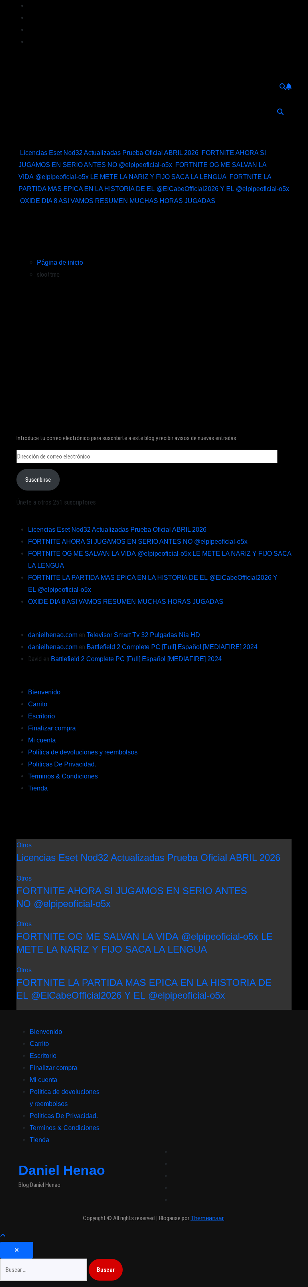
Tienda (38, 788)
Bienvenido (44, 692)
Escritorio (41, 716)
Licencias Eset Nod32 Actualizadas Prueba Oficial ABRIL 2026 (117, 529)
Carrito (37, 704)
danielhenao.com (52, 634)
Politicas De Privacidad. (62, 764)
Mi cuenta (42, 740)
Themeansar (207, 1218)
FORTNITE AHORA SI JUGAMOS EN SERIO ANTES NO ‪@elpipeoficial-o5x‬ (137, 541)
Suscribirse (38, 479)
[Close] (16, 1250)
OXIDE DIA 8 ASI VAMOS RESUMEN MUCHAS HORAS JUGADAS (125, 601)
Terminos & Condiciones (63, 776)
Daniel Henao (47, 60)
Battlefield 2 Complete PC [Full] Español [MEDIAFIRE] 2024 (172, 647)
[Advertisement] (154, 347)
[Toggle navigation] (29, 112)
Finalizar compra (52, 728)
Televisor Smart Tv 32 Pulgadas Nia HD (143, 634)
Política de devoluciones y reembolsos (83, 752)
